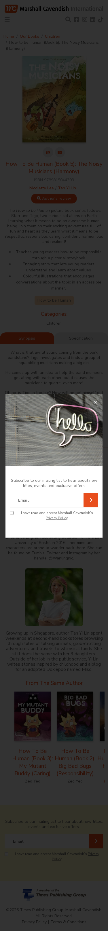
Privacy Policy (56, 518)
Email (23, 500)
